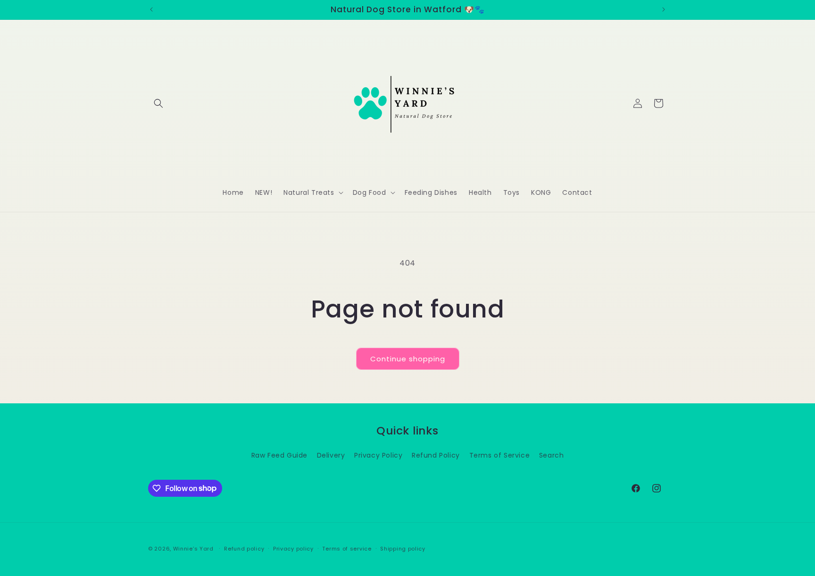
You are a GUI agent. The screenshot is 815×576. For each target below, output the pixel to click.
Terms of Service (499, 454)
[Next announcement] (663, 9)
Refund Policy (436, 454)
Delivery (331, 454)
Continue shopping (407, 359)
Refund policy (244, 548)
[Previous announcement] (151, 9)
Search (551, 454)
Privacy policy (293, 548)
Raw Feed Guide (279, 454)
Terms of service (346, 548)
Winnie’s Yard (193, 548)
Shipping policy (402, 548)
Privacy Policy (378, 454)
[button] (158, 103)
